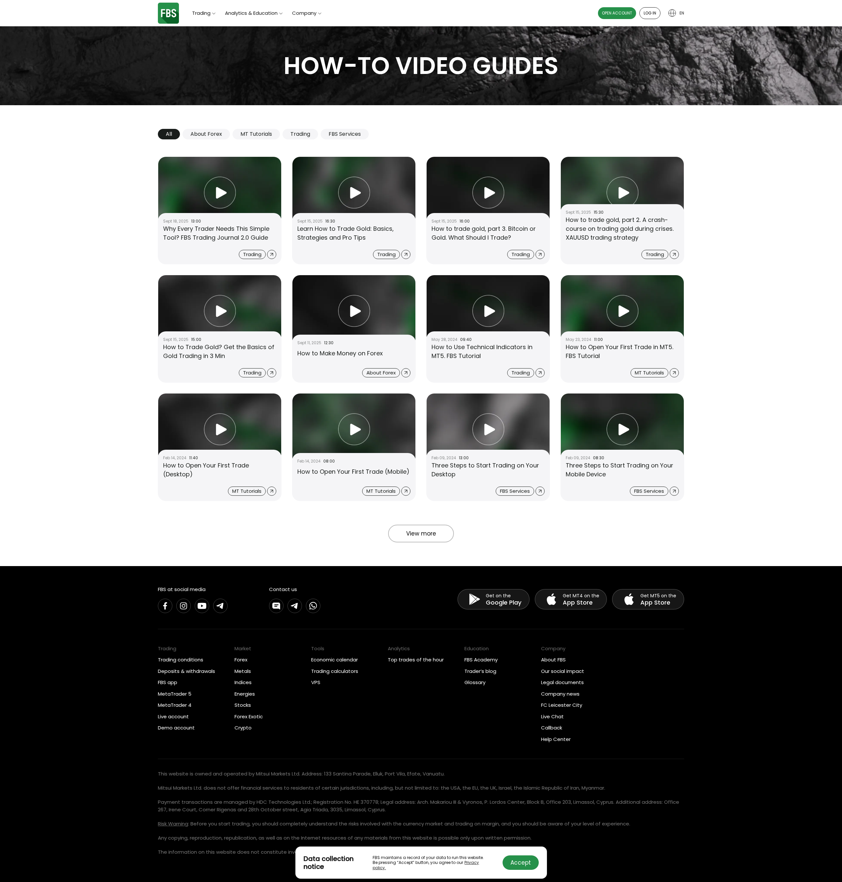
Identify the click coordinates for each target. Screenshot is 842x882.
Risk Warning (173, 823)
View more (421, 533)
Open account (617, 13)
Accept (520, 863)
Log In (650, 13)
